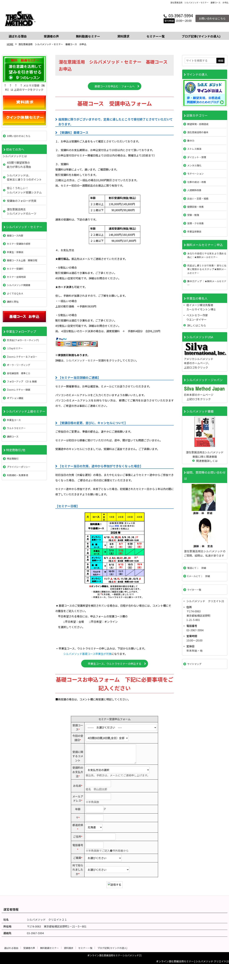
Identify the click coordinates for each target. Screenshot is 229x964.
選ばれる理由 (18, 36)
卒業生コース (14, 420)
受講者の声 (51, 36)
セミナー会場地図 (16, 276)
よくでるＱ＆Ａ (15, 293)
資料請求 (123, 36)
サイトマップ (194, 664)
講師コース (12, 436)
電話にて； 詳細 (196, 568)
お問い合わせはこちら (212, 18)
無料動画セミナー (88, 36)
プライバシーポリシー (18, 466)
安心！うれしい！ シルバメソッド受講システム (24, 190)
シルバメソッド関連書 (18, 285)
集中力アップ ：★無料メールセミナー (206, 283)
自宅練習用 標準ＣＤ (18, 373)
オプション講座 (15, 398)
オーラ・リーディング (18, 365)
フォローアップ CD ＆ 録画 (22, 381)
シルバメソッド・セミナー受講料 (86, 360)
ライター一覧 (194, 589)
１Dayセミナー (15, 348)
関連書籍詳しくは (207, 461)
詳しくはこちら (196, 326)
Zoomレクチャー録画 (18, 389)
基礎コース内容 (15, 235)
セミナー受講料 (15, 268)
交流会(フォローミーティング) (23, 340)
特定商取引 (13, 458)
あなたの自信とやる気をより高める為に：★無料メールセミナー (206, 255)
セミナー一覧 (156, 36)
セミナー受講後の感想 (18, 243)
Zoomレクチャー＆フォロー (22, 356)
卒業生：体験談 (15, 252)
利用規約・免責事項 (17, 475)
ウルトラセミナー (16, 428)
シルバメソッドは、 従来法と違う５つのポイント (24, 177)
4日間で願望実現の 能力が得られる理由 (19, 164)
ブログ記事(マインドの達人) (201, 36)
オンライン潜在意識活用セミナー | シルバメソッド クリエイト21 (192, 961)
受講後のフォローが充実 (21, 201)
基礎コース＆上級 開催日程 (22, 260)
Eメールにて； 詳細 (198, 576)
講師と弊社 (13, 301)
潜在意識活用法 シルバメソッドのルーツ (21, 211)
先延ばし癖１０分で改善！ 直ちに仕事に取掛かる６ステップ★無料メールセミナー (206, 269)
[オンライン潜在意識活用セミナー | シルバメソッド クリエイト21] (20, 18)
